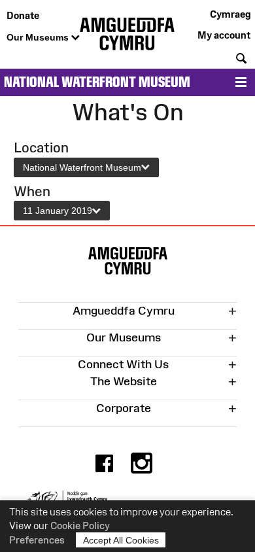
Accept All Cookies (121, 540)
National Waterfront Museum (97, 82)
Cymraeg (230, 14)
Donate (23, 15)
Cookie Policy (80, 525)
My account (223, 35)
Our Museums (39, 37)
